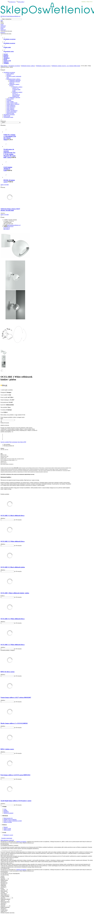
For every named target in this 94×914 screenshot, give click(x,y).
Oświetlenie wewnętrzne (9, 72)
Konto (2, 24)
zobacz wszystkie (5, 184)
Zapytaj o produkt (5, 442)
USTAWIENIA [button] (4, 872)
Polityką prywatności (21, 841)
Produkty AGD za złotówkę (10, 819)
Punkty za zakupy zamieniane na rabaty (13, 820)
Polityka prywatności (8, 813)
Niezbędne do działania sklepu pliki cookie (12, 850)
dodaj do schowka (5, 425)
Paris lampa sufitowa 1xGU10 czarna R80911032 (15, 775)
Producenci (3, 121)
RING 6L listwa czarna (7, 671)
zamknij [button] (2, 876)
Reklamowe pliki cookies (6, 863)
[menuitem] (48, 39)
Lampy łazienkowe (10, 106)
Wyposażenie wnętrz (8, 117)
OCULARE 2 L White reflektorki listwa (13, 644)
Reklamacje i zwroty (8, 835)
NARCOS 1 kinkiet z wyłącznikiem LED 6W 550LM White (10, 137)
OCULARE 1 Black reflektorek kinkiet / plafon (15, 593)
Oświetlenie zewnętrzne (9, 114)
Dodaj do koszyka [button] (5, 422)
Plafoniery (8, 75)
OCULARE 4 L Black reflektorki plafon (13, 567)
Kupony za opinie (8, 822)
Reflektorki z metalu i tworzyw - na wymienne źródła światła (17, 88)
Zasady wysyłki (7, 828)
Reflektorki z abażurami (14, 80)
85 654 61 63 (12, 1)
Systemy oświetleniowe (11, 110)
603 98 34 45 (4, 16)
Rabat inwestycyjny (8, 818)
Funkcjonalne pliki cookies (7, 854)
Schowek (3, 29)
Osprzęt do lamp (10, 113)
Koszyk (3, 32)
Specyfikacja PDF (22, 442)
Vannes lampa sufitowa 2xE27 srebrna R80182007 (16, 697)
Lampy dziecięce (10, 108)
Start (2, 20)
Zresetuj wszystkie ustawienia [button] (7, 912)
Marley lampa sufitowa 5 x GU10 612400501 (14, 723)
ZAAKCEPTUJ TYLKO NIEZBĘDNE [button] (10, 873)
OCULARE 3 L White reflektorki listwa (13, 541)
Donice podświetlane (11, 112)
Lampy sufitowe (10, 73)
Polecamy (3, 187)
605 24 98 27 (21, 1)
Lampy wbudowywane (11, 102)
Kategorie (3, 70)
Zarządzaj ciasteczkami (6, 838)
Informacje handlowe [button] (6, 477)
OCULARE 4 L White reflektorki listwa (13, 619)
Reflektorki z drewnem (14, 97)
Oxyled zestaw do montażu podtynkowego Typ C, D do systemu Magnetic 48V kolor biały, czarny (10, 153)
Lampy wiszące (10, 98)
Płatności (6, 827)
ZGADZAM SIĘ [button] (5, 844)
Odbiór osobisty (7, 829)
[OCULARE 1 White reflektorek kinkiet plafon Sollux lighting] (15, 259)
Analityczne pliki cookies (6, 859)
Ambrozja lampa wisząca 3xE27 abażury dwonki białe (10, 209)
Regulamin (6, 811)
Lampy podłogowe (10, 105)
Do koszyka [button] (19, 519)
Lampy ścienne (10, 101)
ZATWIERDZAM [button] (5, 868)
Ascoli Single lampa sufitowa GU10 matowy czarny (16, 800)
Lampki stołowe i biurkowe (12, 104)
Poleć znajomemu (13, 442)
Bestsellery (3, 125)
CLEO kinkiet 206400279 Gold (8, 168)
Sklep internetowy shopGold (7, 840)
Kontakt (2, 217)
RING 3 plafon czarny (7, 749)
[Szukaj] (1, 19)
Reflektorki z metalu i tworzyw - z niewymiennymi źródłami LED (17, 94)
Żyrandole (8, 100)
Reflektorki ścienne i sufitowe (13, 79)
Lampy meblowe (10, 109)
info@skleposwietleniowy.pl (13, 16)
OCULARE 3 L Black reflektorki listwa (12, 515)
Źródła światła (7, 115)
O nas (5, 809)
